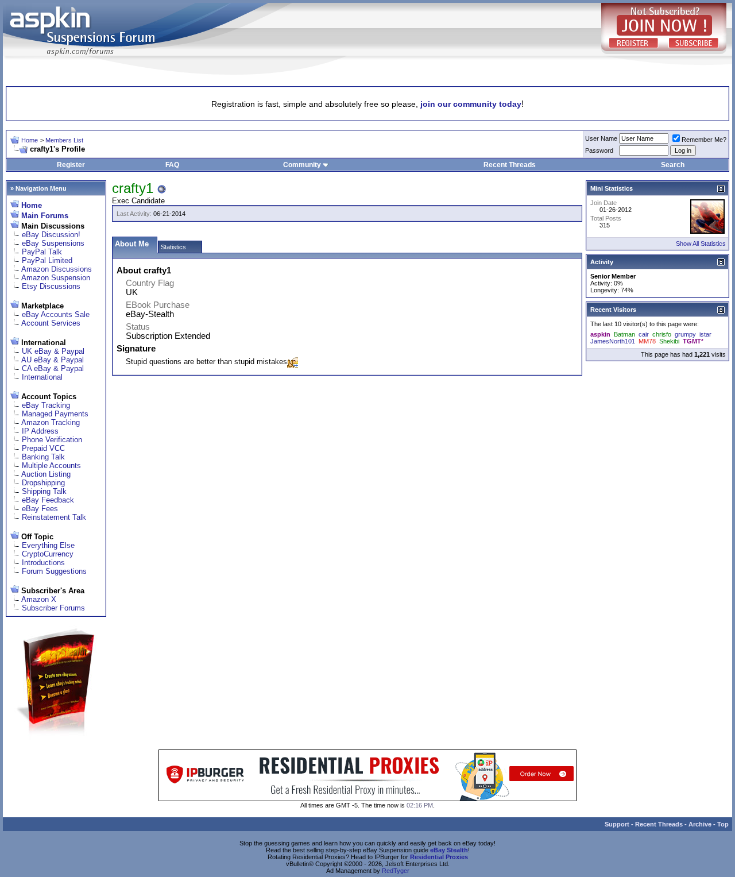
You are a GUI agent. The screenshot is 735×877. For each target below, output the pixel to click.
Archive (699, 824)
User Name (601, 138)
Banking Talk (43, 457)
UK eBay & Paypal (53, 351)
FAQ (172, 165)
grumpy (685, 334)
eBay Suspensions (53, 243)
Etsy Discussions (51, 286)
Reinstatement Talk (54, 517)
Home (29, 140)
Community (302, 165)
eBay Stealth (449, 850)
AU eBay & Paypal (52, 360)
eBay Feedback (48, 500)
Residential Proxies (439, 856)
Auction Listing (46, 474)
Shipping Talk (44, 491)
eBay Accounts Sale (56, 314)
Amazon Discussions (56, 269)
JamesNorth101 (612, 341)
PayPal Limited (47, 260)
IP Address (40, 431)
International (42, 377)
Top (723, 824)
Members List (64, 140)
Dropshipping (43, 482)
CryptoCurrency (48, 554)
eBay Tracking (46, 405)
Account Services (50, 323)
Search (672, 165)
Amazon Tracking (50, 422)
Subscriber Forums (53, 608)
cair (644, 334)
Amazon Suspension (55, 277)
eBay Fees (40, 508)
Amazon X (38, 599)
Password (599, 150)
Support (617, 824)
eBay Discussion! (51, 234)
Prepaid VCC (43, 448)
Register (71, 165)
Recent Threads (509, 165)
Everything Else (48, 545)
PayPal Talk (42, 252)
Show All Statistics (701, 243)
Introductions (43, 562)
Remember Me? (704, 139)
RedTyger (395, 870)
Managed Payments (55, 413)
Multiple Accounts (51, 465)
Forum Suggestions (54, 571)
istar (705, 334)
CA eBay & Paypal (53, 368)
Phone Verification (52, 439)
